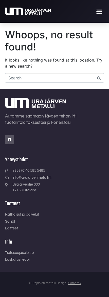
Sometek (74, 283)
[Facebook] (9, 139)
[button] (99, 11)
